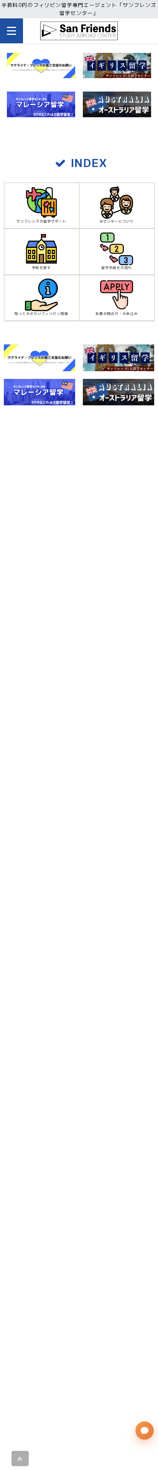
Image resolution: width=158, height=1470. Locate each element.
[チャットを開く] (145, 1431)
